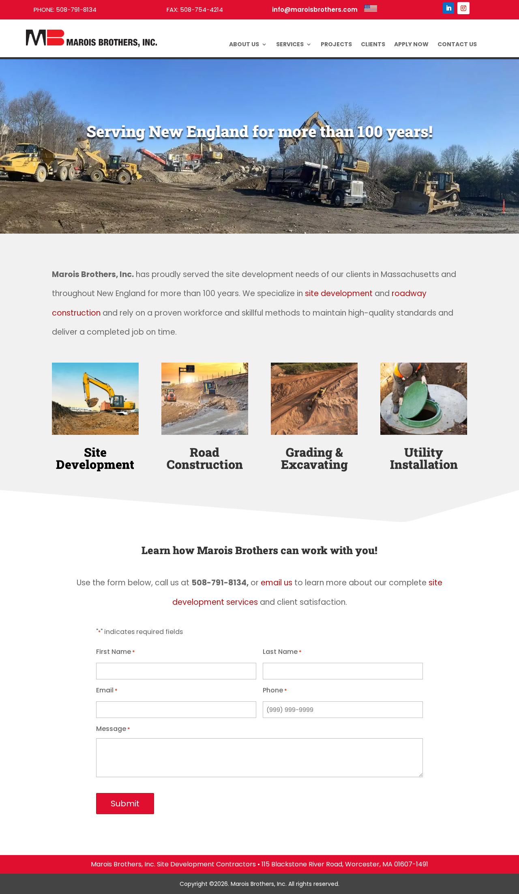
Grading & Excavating (314, 458)
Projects (336, 44)
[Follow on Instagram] (463, 8)
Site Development (95, 458)
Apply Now (411, 44)
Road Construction (205, 458)
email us (276, 582)
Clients (373, 44)
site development (339, 293)
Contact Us (457, 44)
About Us (244, 44)
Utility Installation (424, 458)
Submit (125, 803)
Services (290, 44)
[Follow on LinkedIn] (448, 8)
